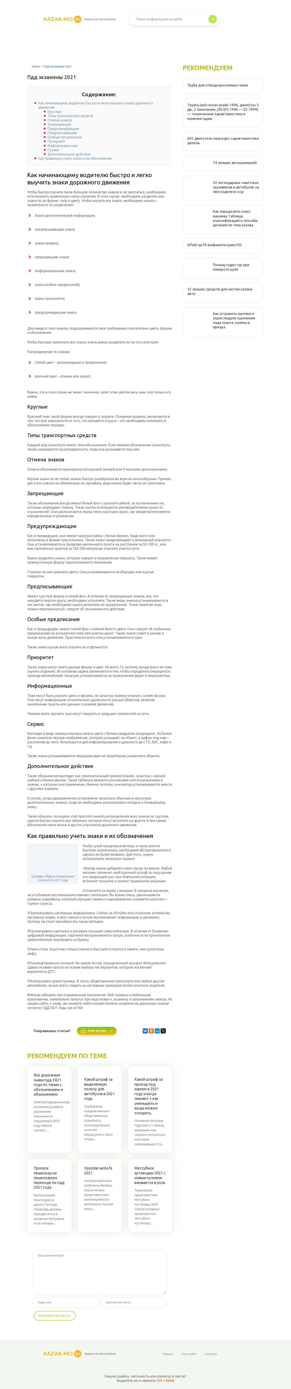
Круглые (54, 111)
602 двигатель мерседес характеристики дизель (223, 140)
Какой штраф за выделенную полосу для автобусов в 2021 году (99, 1089)
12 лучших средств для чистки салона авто (219, 291)
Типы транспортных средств (70, 116)
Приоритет (56, 141)
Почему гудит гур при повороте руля (231, 267)
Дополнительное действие (69, 154)
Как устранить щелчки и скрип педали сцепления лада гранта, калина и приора (234, 320)
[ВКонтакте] (145, 1030)
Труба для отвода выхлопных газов (217, 85)
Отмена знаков (60, 120)
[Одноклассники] (151, 1030)
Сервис (53, 150)
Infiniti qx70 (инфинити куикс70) (214, 245)
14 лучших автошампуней (235, 163)
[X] (163, 1030)
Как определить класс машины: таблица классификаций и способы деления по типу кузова (235, 218)
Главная (168, 1353)
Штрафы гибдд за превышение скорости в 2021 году (53, 878)
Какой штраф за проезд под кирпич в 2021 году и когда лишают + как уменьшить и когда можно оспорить (148, 1096)
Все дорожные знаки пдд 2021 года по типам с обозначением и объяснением (48, 1084)
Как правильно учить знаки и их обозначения (75, 158)
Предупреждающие (63, 129)
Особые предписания (65, 137)
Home (36, 66)
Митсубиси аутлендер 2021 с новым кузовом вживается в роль (149, 1175)
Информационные (63, 146)
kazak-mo (61, 19)
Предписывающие (62, 133)
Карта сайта (188, 1353)
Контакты (211, 1353)
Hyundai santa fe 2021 (98, 1170)
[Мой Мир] (157, 1030)
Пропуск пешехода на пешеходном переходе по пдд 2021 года (49, 1177)
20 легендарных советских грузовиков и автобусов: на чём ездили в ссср (236, 187)
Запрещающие (59, 124)
